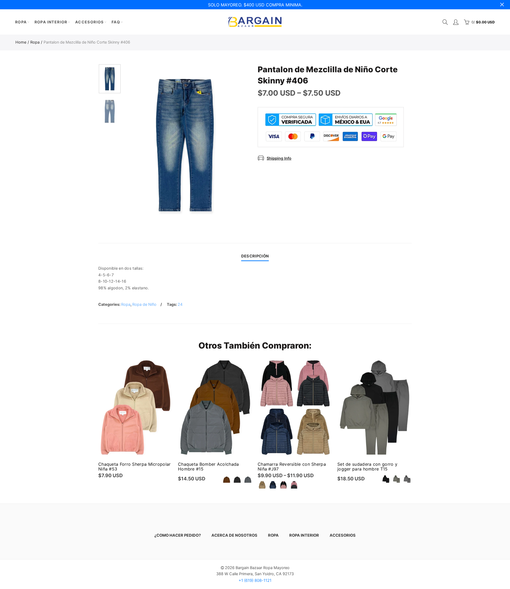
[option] (185, 145)
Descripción (255, 256)
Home (20, 42)
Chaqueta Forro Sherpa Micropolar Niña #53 (134, 466)
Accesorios (89, 22)
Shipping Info (279, 158)
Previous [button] (138, 145)
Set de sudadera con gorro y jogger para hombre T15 (367, 466)
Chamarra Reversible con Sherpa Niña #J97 (292, 466)
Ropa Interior (51, 22)
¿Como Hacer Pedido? (177, 535)
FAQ (116, 22)
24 (180, 304)
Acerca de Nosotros (234, 535)
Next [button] (232, 145)
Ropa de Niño (144, 304)
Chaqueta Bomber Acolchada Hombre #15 (208, 466)
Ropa (21, 22)
